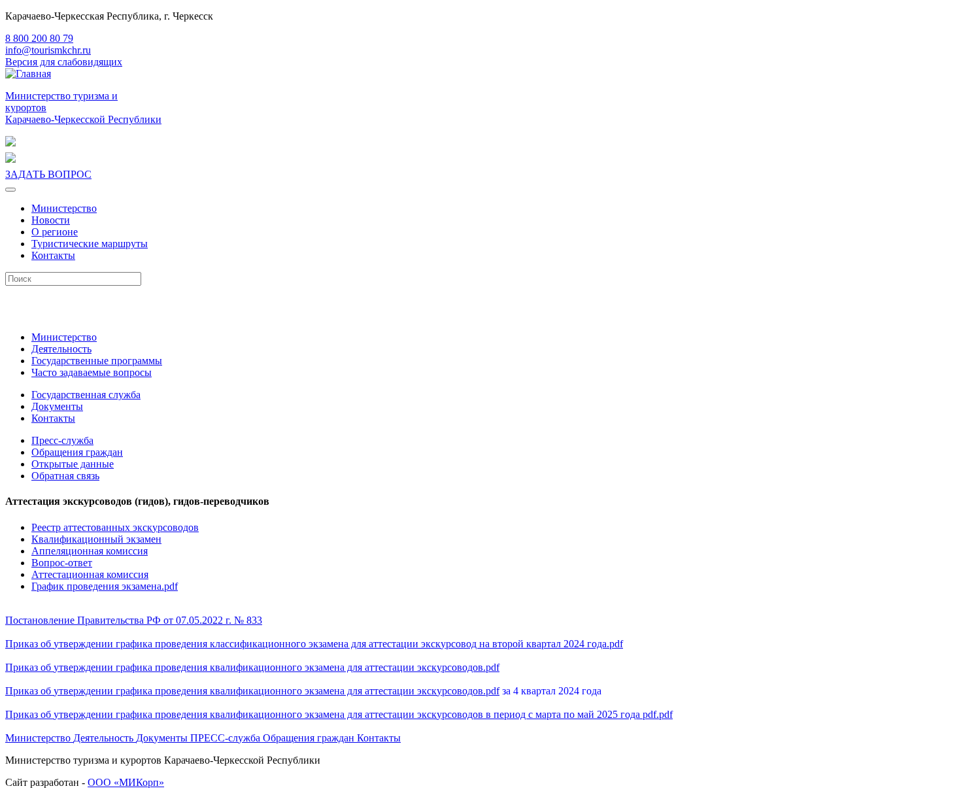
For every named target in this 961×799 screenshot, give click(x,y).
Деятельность (61, 348)
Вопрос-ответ (61, 562)
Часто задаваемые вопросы (91, 372)
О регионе (54, 231)
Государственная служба (86, 394)
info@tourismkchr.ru (48, 50)
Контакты (53, 255)
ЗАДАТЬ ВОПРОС (48, 174)
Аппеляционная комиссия (89, 550)
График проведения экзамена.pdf (104, 586)
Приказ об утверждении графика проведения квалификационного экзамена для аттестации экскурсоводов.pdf (252, 667)
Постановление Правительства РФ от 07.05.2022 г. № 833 (133, 620)
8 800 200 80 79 (39, 38)
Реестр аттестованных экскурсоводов (115, 527)
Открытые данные (72, 463)
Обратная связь (65, 475)
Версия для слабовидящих (63, 61)
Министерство (64, 208)
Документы (57, 406)
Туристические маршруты (89, 243)
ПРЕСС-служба (226, 737)
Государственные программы (96, 360)
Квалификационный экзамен (96, 539)
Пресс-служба (62, 440)
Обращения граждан (77, 452)
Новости (50, 220)
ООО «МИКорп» (126, 782)
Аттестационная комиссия (89, 574)
